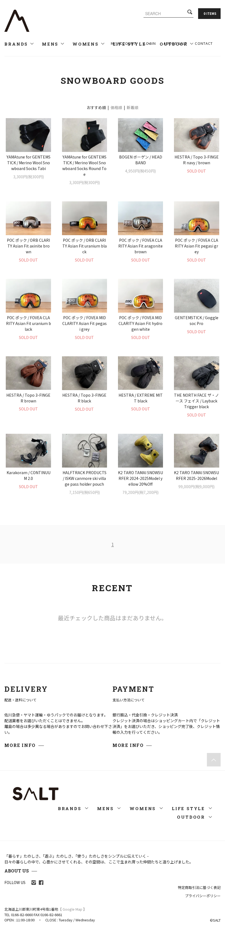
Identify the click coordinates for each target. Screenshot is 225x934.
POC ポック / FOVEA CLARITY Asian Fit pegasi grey (196, 245)
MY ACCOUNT (123, 43)
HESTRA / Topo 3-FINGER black (84, 398)
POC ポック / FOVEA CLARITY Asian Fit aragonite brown (140, 245)
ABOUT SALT (175, 43)
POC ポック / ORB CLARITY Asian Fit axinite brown (28, 245)
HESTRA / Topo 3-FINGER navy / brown (197, 159)
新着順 (132, 107)
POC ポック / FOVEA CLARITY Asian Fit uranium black (28, 323)
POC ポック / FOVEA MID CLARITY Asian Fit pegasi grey (84, 323)
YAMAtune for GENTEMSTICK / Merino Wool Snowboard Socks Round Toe (84, 165)
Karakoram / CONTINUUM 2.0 (28, 475)
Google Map (72, 909)
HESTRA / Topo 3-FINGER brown (28, 398)
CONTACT (204, 43)
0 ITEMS (210, 13)
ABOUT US (16, 871)
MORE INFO (19, 745)
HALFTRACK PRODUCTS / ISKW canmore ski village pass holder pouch (84, 478)
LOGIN (150, 43)
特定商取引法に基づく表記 (199, 887)
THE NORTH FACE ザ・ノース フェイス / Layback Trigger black (196, 400)
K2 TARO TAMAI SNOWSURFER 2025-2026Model (196, 475)
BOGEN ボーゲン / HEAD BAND (140, 159)
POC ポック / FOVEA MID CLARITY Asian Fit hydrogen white (140, 323)
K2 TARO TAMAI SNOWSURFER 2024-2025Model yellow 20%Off (140, 478)
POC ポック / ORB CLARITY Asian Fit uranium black (84, 245)
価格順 (116, 107)
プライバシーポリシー (203, 895)
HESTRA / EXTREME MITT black (141, 398)
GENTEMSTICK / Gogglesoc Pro (196, 320)
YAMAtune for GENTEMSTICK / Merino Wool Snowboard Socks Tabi (28, 162)
